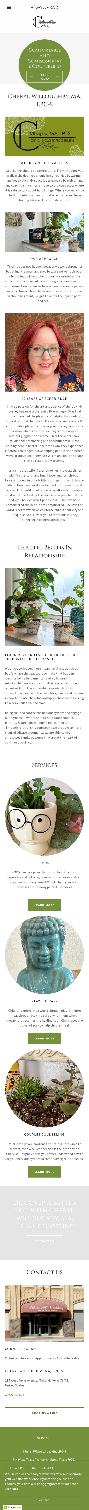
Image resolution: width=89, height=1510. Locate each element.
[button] (11, 7)
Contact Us (45, 1241)
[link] (44, 21)
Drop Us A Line (44, 1413)
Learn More (44, 905)
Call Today (44, 76)
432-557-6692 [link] (44, 7)
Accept (44, 1500)
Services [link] (44, 1438)
